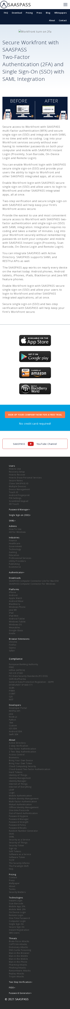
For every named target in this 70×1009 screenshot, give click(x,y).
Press (39, 12)
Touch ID (13, 492)
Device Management (19, 489)
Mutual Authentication (20, 804)
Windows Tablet (17, 621)
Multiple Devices (17, 486)
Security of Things (18, 842)
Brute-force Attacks (19, 941)
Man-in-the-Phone (18, 961)
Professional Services (20, 558)
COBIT (12, 693)
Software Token (17, 857)
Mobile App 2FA (17, 906)
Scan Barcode (16, 903)
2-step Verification (18, 745)
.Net (11, 722)
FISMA (12, 690)
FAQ (6, 12)
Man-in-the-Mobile (18, 959)
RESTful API (14, 711)
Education (14, 555)
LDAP (11, 789)
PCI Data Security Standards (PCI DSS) (28, 676)
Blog (48, 12)
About (52, 20)
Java (11, 713)
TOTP (11, 860)
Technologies (16, 897)
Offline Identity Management (24, 807)
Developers (15, 705)
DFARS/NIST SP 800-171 (21, 684)
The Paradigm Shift (18, 866)
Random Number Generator (23, 830)
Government (15, 546)
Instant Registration (19, 930)
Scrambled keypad (18, 501)
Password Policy (17, 825)
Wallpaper (14, 883)
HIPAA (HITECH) (17, 670)
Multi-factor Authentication (23, 801)
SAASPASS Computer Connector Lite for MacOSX (34, 581)
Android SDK (15, 731)
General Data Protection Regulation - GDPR (31, 682)
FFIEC (11, 667)
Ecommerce (15, 567)
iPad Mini (13, 615)
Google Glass (16, 630)
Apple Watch (15, 598)
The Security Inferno (19, 863)
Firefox (12, 644)
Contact (63, 20)
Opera (12, 647)
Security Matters (17, 892)
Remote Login (16, 915)
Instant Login (15, 900)
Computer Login (17, 921)
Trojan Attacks (16, 976)
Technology (15, 549)
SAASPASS (19, 4)
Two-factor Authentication (22, 748)
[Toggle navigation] (65, 4)
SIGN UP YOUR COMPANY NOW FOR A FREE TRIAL (35, 414)
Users (12, 466)
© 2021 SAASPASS (17, 999)
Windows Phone (17, 607)
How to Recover (17, 474)
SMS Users (14, 932)
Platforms (14, 589)
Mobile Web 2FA (17, 909)
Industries (14, 537)
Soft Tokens (15, 851)
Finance (13, 540)
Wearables (14, 627)
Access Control (17, 754)
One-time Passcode (19, 810)
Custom (13, 725)
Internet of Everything (20, 786)
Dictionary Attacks (18, 947)
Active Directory (17, 742)
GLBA (11, 687)
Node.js (13, 716)
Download (17, 12)
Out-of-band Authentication (23, 813)
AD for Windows (17, 532)
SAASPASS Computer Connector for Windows (32, 583)
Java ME (13, 610)
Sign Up (13, 848)
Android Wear (16, 601)
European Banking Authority (23, 664)
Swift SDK (13, 734)
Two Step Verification (20, 982)
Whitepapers (60, 12)
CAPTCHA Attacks (18, 944)
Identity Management (20, 778)
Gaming (13, 552)
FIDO (11, 987)
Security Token (16, 845)
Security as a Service (19, 839)
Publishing (14, 564)
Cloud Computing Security (22, 766)
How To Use (15, 529)
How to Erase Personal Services (25, 477)
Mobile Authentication (20, 795)
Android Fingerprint (19, 495)
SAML (11, 836)
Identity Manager (18, 781)
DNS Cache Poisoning (20, 950)
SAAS (11, 833)
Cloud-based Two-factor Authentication (29, 769)
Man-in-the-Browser (19, 953)
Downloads (15, 578)
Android (13, 595)
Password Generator (19, 993)
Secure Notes (16, 480)
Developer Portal (18, 708)
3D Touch (14, 504)
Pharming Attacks (18, 964)
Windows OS (15, 624)
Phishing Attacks (17, 967)
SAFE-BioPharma (17, 679)
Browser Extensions (19, 639)
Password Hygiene (18, 816)
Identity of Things (18, 775)
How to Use (15, 468)
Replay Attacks (16, 973)
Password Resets (18, 828)
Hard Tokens (15, 772)
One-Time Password (19, 918)
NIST (11, 699)
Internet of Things (18, 784)
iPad (11, 612)
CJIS (11, 696)
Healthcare (14, 543)
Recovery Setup (17, 471)
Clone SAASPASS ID (18, 483)
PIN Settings (15, 498)
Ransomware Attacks (19, 970)
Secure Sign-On (17, 927)
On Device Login (17, 912)
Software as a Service (20, 854)
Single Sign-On (16, 924)
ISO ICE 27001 (16, 673)
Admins (13, 526)
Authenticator (16, 572)
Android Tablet (17, 618)
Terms (12, 889)
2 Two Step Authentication (22, 751)
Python (12, 719)
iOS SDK (13, 728)
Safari (12, 650)
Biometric (14, 757)
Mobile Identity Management (24, 798)
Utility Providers (17, 561)
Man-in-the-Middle (18, 956)
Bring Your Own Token (20, 763)
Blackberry (14, 604)
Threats (13, 938)
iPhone (12, 592)
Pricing (29, 12)
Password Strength (18, 822)
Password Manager (19, 819)
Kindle (12, 633)
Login (12, 792)
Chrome (13, 641)
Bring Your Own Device (21, 760)
